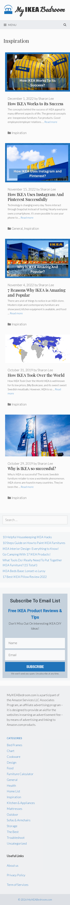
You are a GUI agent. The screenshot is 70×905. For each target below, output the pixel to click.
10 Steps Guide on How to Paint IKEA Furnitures (34, 543)
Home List (13, 791)
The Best (13, 832)
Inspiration (19, 133)
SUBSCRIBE (35, 667)
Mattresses (14, 809)
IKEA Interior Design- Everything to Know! (31, 548)
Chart (10, 751)
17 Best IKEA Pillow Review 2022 (25, 577)
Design (11, 762)
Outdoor (12, 814)
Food (10, 768)
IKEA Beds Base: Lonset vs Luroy (24, 571)
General (17, 228)
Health (11, 785)
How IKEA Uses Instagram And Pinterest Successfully (36, 197)
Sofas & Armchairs (18, 820)
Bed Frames (14, 745)
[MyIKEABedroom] (35, 10)
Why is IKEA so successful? (32, 468)
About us (12, 865)
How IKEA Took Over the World (36, 375)
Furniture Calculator (20, 774)
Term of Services (17, 885)
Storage (12, 826)
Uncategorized (17, 843)
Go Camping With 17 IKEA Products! (26, 554)
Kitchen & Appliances (21, 803)
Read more (50, 121)
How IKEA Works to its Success (35, 103)
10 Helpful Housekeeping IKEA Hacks (27, 537)
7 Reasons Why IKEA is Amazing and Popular (37, 292)
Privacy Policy (16, 875)
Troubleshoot (16, 837)
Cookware (13, 756)
